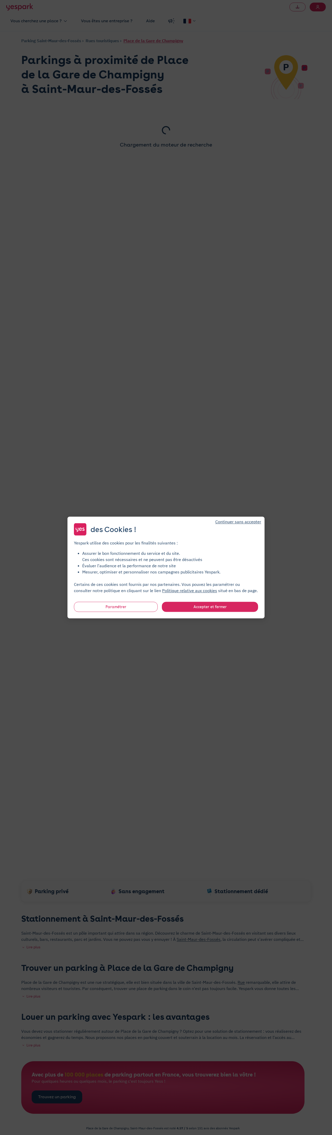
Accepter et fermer (210, 607)
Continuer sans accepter (238, 521)
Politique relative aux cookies (189, 590)
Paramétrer (116, 607)
